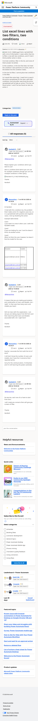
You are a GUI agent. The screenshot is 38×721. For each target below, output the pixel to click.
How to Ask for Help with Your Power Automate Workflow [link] (18, 636)
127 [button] (21, 591)
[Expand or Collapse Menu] (3, 7)
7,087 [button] (19, 149)
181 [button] (22, 584)
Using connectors (12, 555)
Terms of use (6, 706)
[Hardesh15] (6, 149)
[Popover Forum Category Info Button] (5, 521)
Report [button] (30, 44)
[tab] (17, 134)
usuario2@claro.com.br (12, 265)
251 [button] (22, 577)
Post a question (19, 11)
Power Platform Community (18, 7)
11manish (16, 584)
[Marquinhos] (6, 199)
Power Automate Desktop (15, 542)
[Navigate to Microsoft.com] (7, 3)
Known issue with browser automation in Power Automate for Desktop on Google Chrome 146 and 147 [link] (18, 617)
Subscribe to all (19, 563)
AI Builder (10, 529)
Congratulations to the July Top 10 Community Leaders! (22, 492)
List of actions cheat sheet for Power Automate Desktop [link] (18, 650)
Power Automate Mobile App (16, 545)
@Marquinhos (9, 159)
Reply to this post (11, 115)
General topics (16, 108)
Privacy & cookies (8, 703)
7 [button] (18, 199)
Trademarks (6, 709)
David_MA (16, 577)
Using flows (10, 558)
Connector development (14, 536)
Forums (20, 15)
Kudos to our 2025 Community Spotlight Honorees (22, 479)
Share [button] (23, 44)
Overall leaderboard (30, 599)
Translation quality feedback (16, 552)
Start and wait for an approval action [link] (18, 641)
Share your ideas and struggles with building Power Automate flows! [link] (18, 625)
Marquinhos (21, 49)
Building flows (11, 532)
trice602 (15, 591)
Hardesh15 (12, 149)
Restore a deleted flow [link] (12, 645)
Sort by (5, 140)
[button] (36, 7)
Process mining (12, 548)
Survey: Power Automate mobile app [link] (18, 631)
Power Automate (28, 15)
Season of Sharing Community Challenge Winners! (22, 467)
